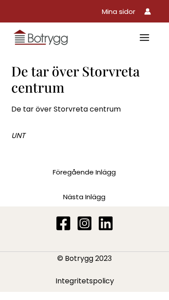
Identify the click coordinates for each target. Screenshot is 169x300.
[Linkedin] (106, 223)
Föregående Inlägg (84, 172)
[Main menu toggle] (144, 38)
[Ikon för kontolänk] (147, 11)
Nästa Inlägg (84, 196)
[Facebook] (63, 223)
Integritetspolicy (84, 281)
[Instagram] (84, 223)
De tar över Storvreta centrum (66, 109)
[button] (118, 11)
